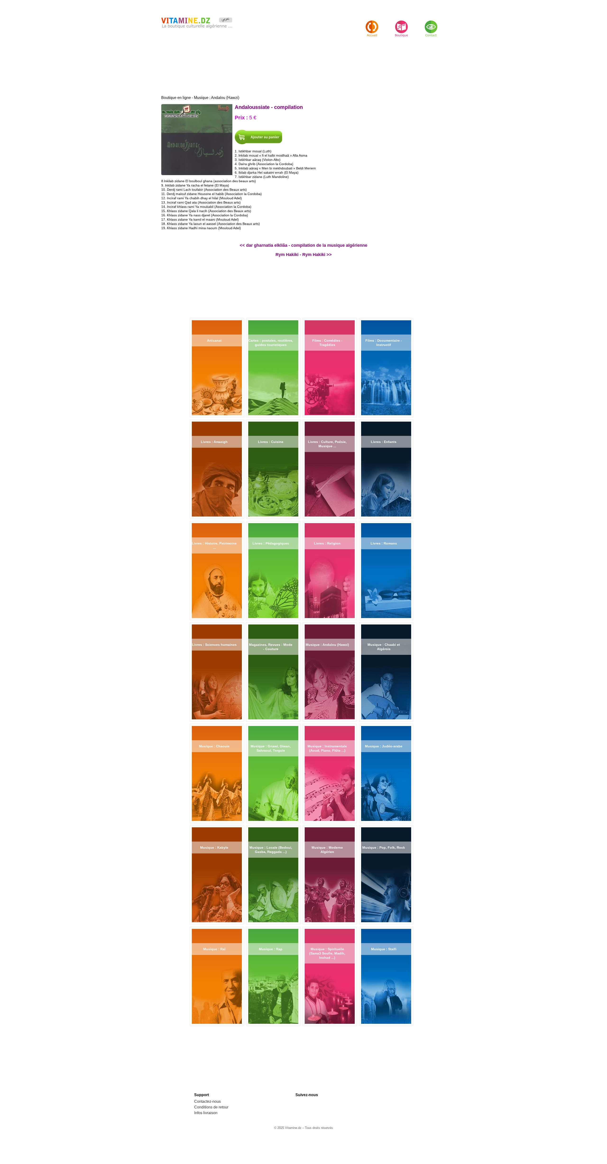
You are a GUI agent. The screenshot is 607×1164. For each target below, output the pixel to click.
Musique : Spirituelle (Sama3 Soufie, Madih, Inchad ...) (327, 953)
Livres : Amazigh (214, 442)
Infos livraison (205, 1113)
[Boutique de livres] (372, 24)
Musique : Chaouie (214, 746)
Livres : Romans (384, 543)
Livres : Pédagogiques (271, 543)
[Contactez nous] (431, 24)
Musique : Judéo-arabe (383, 746)
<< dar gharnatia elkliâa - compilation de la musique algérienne (303, 245)
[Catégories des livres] (401, 24)
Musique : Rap (270, 949)
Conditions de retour (211, 1107)
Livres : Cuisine (270, 442)
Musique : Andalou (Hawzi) (327, 645)
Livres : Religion (327, 543)
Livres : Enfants (383, 442)
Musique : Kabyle (214, 847)
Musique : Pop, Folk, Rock (383, 847)
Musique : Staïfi (383, 949)
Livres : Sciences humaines (214, 645)
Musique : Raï (214, 949)
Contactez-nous (207, 1101)
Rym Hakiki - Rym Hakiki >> (304, 254)
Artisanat (214, 340)
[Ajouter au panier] (258, 137)
